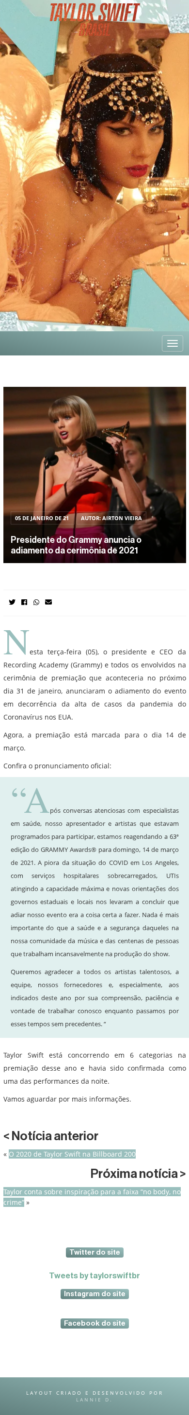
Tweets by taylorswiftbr (94, 1276)
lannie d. (94, 1399)
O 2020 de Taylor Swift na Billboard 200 (72, 1154)
